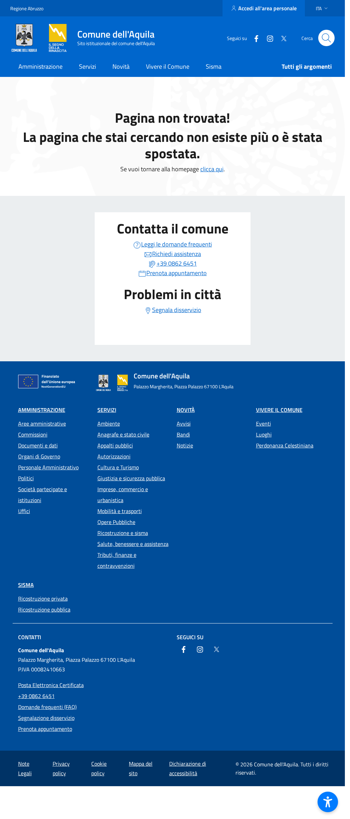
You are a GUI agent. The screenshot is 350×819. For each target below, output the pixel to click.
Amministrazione (41, 410)
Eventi (263, 423)
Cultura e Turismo (118, 467)
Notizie (185, 445)
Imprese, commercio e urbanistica (122, 494)
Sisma (26, 585)
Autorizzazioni (114, 456)
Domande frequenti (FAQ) (47, 707)
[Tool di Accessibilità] (328, 802)
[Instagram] (267, 37)
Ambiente (108, 423)
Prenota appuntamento (45, 729)
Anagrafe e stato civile (123, 434)
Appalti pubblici (115, 445)
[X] (281, 37)
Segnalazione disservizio (46, 718)
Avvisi (184, 423)
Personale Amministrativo (48, 467)
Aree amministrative (42, 423)
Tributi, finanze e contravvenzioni (116, 560)
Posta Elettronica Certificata (51, 685)
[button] (322, 8)
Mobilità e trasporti (119, 511)
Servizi (106, 410)
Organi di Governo (39, 456)
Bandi (183, 434)
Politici (26, 478)
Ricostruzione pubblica (44, 609)
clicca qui (212, 169)
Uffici (24, 511)
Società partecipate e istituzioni (42, 494)
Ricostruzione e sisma (122, 533)
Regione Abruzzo (26, 8)
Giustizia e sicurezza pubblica (131, 478)
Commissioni (33, 434)
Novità (186, 410)
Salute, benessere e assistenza (133, 544)
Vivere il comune (279, 410)
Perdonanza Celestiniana (284, 445)
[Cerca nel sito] (326, 38)
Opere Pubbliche (116, 522)
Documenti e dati (38, 445)
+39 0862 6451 (36, 696)
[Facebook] (253, 37)
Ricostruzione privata (43, 598)
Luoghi (264, 434)
